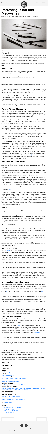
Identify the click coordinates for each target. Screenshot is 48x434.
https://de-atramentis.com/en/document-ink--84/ (13, 399)
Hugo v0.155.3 (11, 430)
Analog (6, 402)
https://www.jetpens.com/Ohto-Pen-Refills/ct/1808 (14, 385)
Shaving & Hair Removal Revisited (12, 407)
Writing (10, 402)
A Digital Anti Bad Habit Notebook (12, 410)
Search (38, 2)
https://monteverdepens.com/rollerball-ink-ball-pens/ (14, 378)
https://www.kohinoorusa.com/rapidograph (12, 396)
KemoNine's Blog (5, 2)
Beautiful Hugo (25, 430)
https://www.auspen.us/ (7, 372)
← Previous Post (7, 419)
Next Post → (41, 419)
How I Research (8, 414)
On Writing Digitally (9, 412)
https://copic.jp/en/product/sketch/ (10, 393)
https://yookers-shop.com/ (8, 375)
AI (33, 2)
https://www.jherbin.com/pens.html (10, 381)
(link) (10, 81)
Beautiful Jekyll (37, 430)
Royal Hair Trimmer (9, 409)
